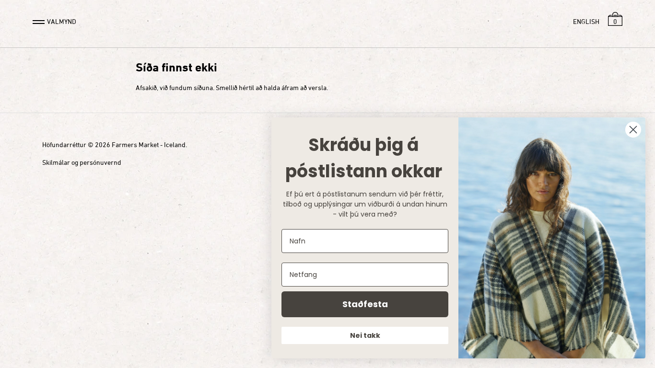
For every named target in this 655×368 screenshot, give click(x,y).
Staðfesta (365, 304)
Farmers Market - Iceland (149, 144)
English (586, 21)
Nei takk (365, 335)
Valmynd (61, 21)
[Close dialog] (633, 129)
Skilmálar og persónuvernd (81, 162)
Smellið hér (232, 87)
